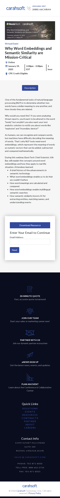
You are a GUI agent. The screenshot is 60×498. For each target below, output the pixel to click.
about (30, 424)
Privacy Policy (35, 493)
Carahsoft (20, 491)
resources (30, 415)
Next (14, 249)
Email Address (16, 237)
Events (30, 411)
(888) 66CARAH (41, 9)
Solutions (30, 408)
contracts (30, 418)
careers (30, 427)
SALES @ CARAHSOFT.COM (30, 457)
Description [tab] (30, 88)
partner (30, 421)
